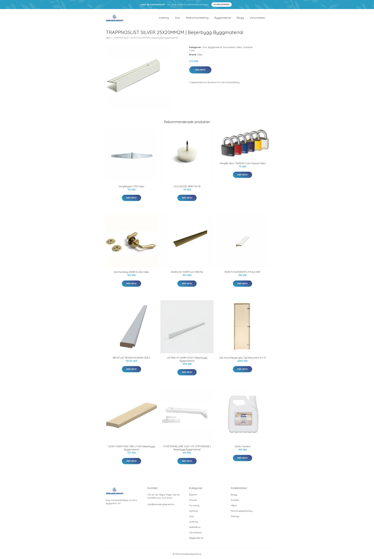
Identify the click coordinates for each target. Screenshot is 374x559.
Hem (108, 37)
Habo (239, 47)
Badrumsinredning (197, 17)
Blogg (240, 17)
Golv (177, 17)
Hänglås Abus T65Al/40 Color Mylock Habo (243, 163)
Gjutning (193, 510)
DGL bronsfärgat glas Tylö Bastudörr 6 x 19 (242, 357)
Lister (192, 50)
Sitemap (235, 516)
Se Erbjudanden (221, 4)
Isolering (164, 17)
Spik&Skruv (195, 527)
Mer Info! (200, 70)
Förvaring (194, 505)
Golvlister (248, 47)
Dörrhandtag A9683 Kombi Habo (131, 272)
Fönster (193, 500)
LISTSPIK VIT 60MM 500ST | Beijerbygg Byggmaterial (187, 359)
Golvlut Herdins (242, 446)
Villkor (234, 505)
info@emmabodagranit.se (161, 504)
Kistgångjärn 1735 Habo (131, 186)
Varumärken (257, 17)
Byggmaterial (222, 17)
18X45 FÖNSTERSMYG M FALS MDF (242, 272)
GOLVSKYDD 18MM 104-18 (187, 186)
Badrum (193, 494)
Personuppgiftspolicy (242, 510)
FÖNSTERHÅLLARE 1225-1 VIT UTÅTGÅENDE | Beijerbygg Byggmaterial (187, 448)
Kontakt (235, 500)
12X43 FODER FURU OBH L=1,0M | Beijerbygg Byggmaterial (131, 448)
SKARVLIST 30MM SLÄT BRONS (187, 272)
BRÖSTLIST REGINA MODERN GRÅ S (131, 357)
